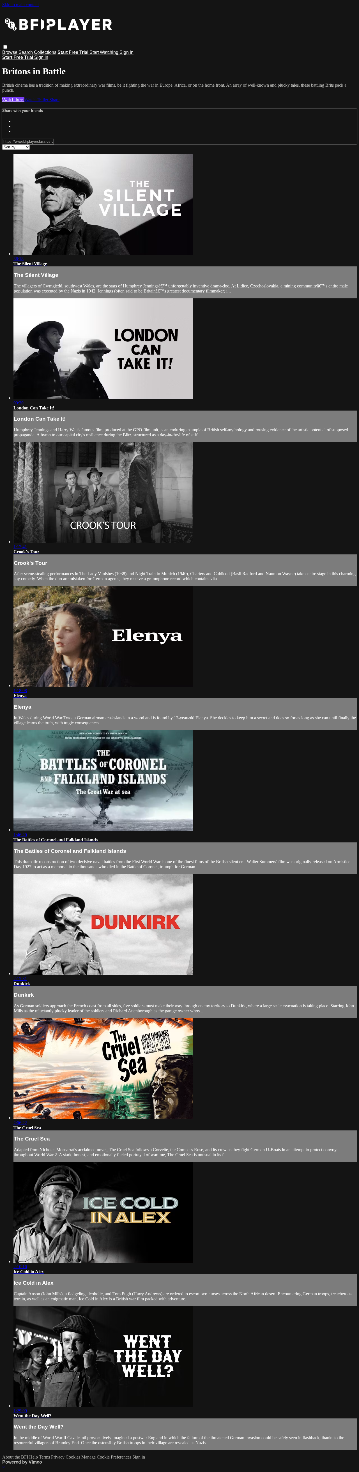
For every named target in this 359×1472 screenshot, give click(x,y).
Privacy (58, 1457)
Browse (10, 52)
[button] (5, 47)
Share (54, 99)
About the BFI (15, 1457)
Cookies (73, 1457)
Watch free (13, 99)
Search (26, 52)
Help (34, 1457)
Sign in (126, 52)
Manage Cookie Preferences (106, 1457)
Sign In (41, 57)
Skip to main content (20, 4)
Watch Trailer (36, 99)
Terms (45, 1457)
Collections (45, 52)
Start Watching (104, 52)
